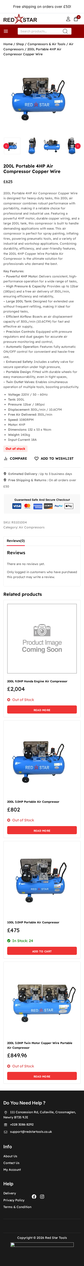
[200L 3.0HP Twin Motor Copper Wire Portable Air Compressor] (42, 1000)
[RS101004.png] (42, 96)
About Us (10, 1156)
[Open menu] (5, 31)
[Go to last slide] (6, 146)
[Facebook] (34, 1196)
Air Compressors (32, 527)
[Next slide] (78, 146)
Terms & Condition (17, 1207)
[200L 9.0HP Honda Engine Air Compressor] (42, 638)
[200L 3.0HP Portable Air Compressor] (42, 759)
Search (66, 32)
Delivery (9, 1193)
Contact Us (11, 1163)
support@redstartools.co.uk (31, 1132)
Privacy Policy (13, 1200)
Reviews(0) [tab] (16, 541)
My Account (12, 1170)
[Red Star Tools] (20, 19)
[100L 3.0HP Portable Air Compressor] (42, 879)
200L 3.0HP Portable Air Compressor (33, 801)
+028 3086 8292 (22, 1124)
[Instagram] (42, 1196)
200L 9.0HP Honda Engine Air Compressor (37, 681)
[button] (12, 146)
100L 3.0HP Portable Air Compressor (33, 922)
